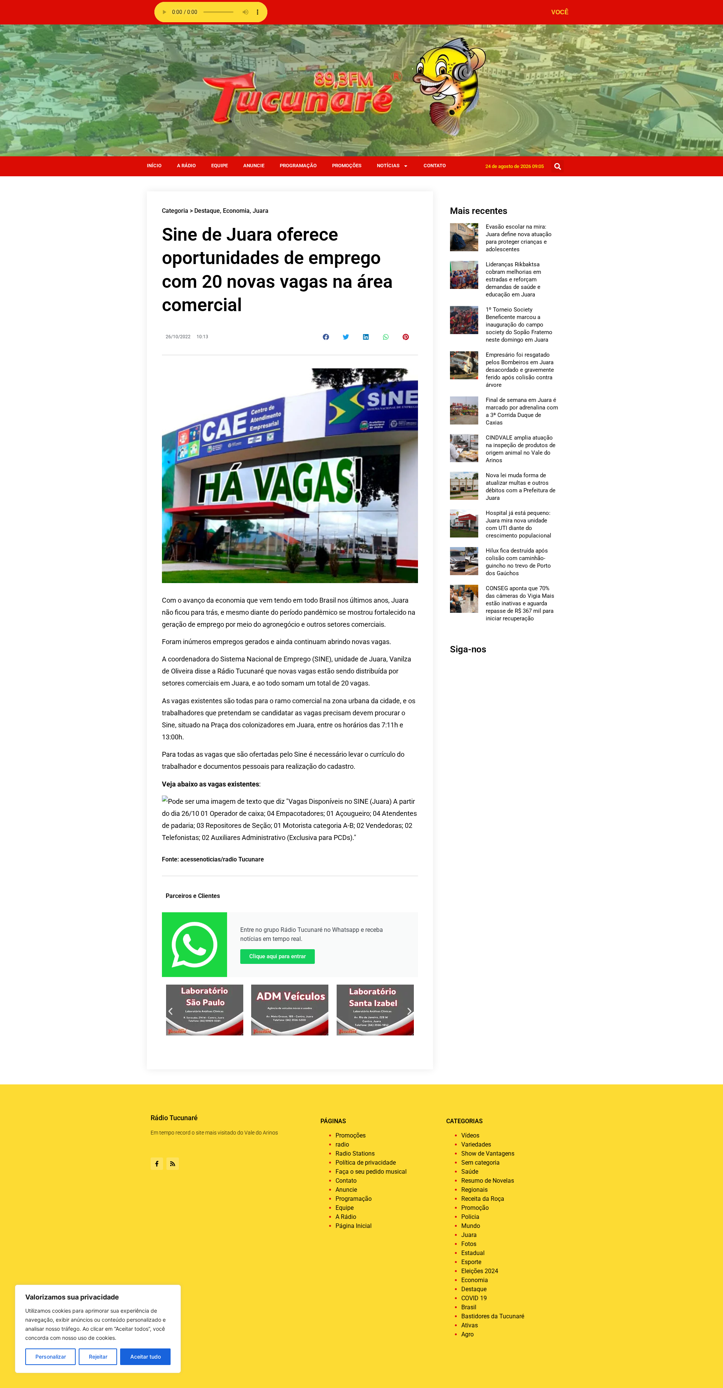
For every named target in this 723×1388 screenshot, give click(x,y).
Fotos (468, 1244)
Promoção (475, 1207)
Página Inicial (354, 1225)
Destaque (207, 210)
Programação (298, 165)
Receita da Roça (482, 1198)
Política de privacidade (366, 1162)
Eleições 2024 (479, 1271)
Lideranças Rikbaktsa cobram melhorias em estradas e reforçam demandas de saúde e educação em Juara (513, 279)
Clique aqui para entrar (277, 956)
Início (154, 165)
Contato (435, 165)
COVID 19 (474, 1298)
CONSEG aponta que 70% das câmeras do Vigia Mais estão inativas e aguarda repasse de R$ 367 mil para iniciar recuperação (520, 603)
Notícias (388, 165)
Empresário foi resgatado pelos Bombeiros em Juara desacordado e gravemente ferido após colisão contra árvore (520, 369)
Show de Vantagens (487, 1153)
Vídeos (470, 1135)
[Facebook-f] (157, 1163)
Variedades (476, 1144)
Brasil (468, 1307)
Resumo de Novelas (487, 1180)
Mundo (470, 1225)
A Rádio (186, 165)
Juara (260, 210)
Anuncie (253, 165)
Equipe (219, 165)
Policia (470, 1216)
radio (342, 1144)
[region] (98, 1329)
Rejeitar (98, 1356)
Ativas (469, 1325)
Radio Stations (355, 1153)
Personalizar (50, 1356)
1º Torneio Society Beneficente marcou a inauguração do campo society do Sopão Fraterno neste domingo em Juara (519, 324)
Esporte (471, 1262)
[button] (557, 166)
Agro (467, 1334)
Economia (236, 210)
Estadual (473, 1253)
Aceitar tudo (145, 1356)
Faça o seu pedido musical (371, 1171)
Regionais (474, 1189)
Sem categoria (480, 1162)
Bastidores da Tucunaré (492, 1316)
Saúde (469, 1171)
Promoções (347, 165)
